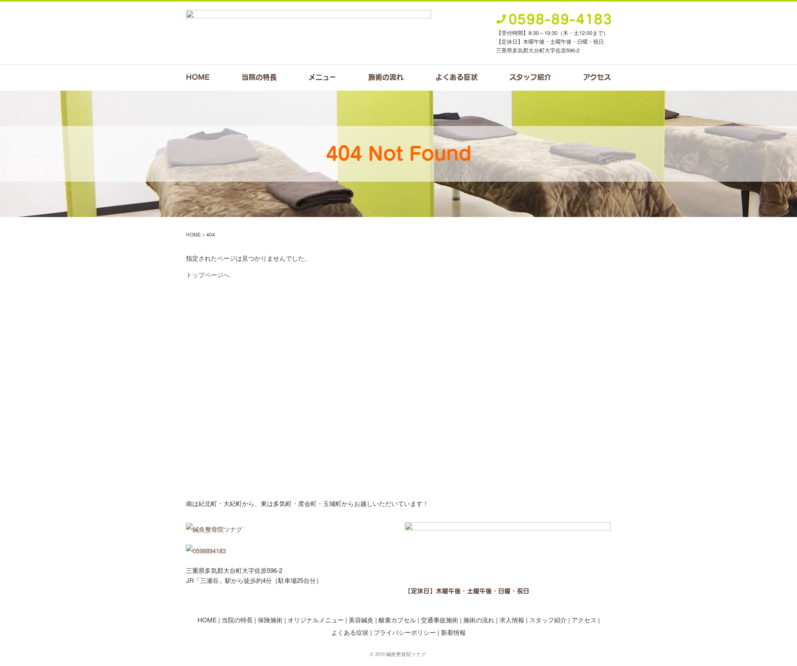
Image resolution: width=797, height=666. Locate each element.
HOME (198, 76)
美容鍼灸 (361, 619)
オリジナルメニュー (316, 619)
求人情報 (511, 619)
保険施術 (270, 619)
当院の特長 (259, 76)
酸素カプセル (397, 619)
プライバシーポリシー (405, 632)
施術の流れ (385, 76)
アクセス (597, 76)
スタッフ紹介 (530, 76)
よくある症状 (456, 76)
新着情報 (453, 632)
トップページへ (208, 274)
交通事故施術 (439, 619)
